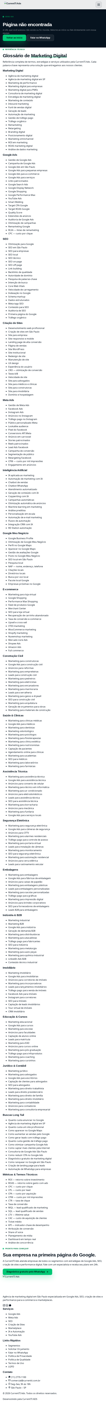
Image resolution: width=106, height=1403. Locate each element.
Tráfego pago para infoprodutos (25, 1053)
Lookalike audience (18, 426)
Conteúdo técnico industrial (22, 962)
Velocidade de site (17, 377)
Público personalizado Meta (22, 422)
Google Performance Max (21, 195)
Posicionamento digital (20, 135)
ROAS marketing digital (20, 145)
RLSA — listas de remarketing (23, 230)
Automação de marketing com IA (25, 478)
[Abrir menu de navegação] (99, 5)
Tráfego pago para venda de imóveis (27, 990)
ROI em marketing (17, 142)
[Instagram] (4, 1305)
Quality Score (15, 212)
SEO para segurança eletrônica (24, 853)
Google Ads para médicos (21, 724)
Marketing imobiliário (19, 972)
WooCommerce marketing (22, 629)
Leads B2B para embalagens (23, 909)
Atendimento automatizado (22, 489)
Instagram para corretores (22, 997)
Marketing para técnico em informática (28, 787)
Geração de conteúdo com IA (23, 492)
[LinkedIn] (7, 1305)
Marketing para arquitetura (22, 703)
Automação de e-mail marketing (25, 517)
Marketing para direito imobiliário (26, 1098)
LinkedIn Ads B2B (17, 958)
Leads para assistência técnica (24, 797)
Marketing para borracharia (23, 804)
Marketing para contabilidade (23, 1102)
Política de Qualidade (19, 1359)
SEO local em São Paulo (20, 559)
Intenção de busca (17, 282)
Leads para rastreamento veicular (25, 864)
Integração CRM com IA (20, 524)
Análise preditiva (17, 510)
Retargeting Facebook (19, 457)
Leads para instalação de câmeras (26, 846)
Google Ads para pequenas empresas (27, 170)
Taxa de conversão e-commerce (24, 618)
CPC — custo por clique (20, 233)
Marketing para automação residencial (28, 857)
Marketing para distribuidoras (24, 934)
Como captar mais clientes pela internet (29, 1148)
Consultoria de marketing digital (25, 93)
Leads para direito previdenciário (25, 1092)
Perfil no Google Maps (20, 545)
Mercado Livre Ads (18, 639)
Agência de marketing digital (23, 75)
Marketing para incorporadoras (25, 983)
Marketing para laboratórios (23, 762)
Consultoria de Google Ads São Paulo (27, 1151)
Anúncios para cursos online (23, 1046)
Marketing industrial (19, 920)
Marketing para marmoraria (23, 689)
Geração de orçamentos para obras (27, 706)
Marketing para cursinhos (21, 1060)
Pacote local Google (18, 580)
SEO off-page (15, 264)
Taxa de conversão (18, 1204)
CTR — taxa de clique (19, 1200)
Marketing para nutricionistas (23, 745)
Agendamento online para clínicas (26, 752)
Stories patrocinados (19, 440)
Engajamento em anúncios (22, 464)
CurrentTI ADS (29, 1399)
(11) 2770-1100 (18, 1377)
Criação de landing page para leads (26, 1165)
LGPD (11, 1366)
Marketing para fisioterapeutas (24, 738)
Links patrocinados (18, 180)
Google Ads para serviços (21, 177)
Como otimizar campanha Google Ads (28, 1144)
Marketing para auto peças (22, 951)
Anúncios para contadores (22, 1105)
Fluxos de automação (19, 520)
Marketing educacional (20, 1021)
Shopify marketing (18, 632)
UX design (13, 363)
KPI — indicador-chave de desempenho (28, 1225)
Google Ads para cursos (20, 1025)
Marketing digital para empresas (25, 86)
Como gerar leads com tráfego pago (27, 1137)
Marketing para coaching (21, 1056)
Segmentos (14, 1345)
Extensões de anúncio (19, 215)
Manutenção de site (18, 359)
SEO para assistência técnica (23, 801)
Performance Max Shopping (23, 601)
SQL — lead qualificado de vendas (25, 1211)
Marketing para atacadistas (22, 937)
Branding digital (16, 131)
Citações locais (16, 569)
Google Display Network (21, 187)
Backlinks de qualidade (20, 272)
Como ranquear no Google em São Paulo (29, 1162)
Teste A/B (13, 373)
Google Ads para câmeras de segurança (29, 829)
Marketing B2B (16, 923)
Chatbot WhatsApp (18, 485)
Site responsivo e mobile (21, 338)
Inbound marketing (18, 103)
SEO (10, 1321)
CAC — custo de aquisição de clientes (27, 1218)
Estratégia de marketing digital (24, 96)
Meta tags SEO (16, 303)
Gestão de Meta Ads (18, 405)
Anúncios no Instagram (20, 415)
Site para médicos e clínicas (22, 384)
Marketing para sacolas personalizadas (28, 892)
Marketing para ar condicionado (25, 790)
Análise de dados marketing (22, 149)
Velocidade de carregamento (23, 289)
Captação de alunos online (22, 1035)
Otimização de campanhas (22, 222)
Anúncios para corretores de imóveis (27, 979)
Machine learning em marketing (25, 506)
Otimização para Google (21, 244)
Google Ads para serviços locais (24, 815)
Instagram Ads (16, 412)
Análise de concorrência (20, 1242)
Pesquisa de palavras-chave (22, 279)
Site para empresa (17, 335)
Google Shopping (17, 191)
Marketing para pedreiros (21, 678)
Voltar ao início (14, 37)
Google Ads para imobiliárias (23, 976)
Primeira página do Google (22, 314)
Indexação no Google (19, 293)
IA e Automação (16, 1331)
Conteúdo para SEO (18, 307)
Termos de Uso (16, 1363)
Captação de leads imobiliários (24, 1004)
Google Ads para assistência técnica (27, 780)
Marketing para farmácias (21, 766)
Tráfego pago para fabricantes (24, 941)
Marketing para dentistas (21, 727)
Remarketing (15, 124)
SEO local (13, 254)
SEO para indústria (18, 944)
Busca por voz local (18, 576)
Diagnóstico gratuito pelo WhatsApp (27, 1271)
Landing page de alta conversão (25, 342)
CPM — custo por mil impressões (25, 461)
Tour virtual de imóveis (20, 1007)
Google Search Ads (18, 184)
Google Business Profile (20, 538)
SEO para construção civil (21, 699)
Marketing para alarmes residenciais (27, 836)
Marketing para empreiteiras (23, 671)
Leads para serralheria (20, 692)
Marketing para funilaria (21, 811)
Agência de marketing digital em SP (26, 79)
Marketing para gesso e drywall (24, 696)
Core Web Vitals (16, 286)
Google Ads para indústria (22, 927)
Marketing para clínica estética (24, 741)
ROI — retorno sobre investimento (26, 1179)
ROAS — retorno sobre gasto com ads (28, 1183)
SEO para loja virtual (18, 612)
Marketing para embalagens (23, 874)
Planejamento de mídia (20, 1235)
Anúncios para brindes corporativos (27, 902)
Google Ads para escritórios (22, 1078)
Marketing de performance (22, 82)
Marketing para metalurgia (22, 948)
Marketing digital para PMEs (23, 89)
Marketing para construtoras (23, 661)
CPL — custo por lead (19, 1190)
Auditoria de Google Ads (21, 219)
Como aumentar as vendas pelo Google (29, 1134)
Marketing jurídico (18, 1070)
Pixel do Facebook (17, 429)
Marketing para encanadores (23, 685)
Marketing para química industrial (26, 955)
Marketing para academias (22, 755)
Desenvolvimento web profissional (26, 328)
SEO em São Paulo (17, 247)
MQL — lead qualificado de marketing (28, 1207)
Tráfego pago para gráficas (22, 895)
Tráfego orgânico (17, 121)
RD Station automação (20, 527)
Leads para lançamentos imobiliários (27, 986)
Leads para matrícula (19, 1039)
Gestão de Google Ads (19, 159)
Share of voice (15, 1232)
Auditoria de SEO (17, 310)
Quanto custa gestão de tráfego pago (28, 1141)
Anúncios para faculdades (21, 1032)
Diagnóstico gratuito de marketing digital (30, 1158)
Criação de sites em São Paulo (23, 331)
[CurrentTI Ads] (31, 5)
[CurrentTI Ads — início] (53, 1284)
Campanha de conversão (21, 450)
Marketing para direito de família (25, 1095)
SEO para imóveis (17, 1000)
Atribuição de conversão (21, 1228)
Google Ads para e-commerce (23, 173)
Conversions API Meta (19, 433)
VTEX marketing (16, 625)
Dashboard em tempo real (22, 1239)
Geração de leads (17, 110)
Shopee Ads (14, 643)
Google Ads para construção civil (25, 664)
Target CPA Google (18, 205)
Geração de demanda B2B (21, 930)
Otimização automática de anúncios (27, 503)
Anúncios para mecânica (21, 808)
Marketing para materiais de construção (29, 710)
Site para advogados (19, 380)
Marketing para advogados (22, 1074)
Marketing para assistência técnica (26, 776)
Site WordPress (16, 349)
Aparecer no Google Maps (22, 548)
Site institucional (17, 352)
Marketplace (14, 1328)
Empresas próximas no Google (24, 583)
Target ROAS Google (19, 208)
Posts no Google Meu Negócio (24, 555)
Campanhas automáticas (21, 499)
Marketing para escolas (20, 1028)
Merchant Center (17, 608)
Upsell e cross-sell (17, 622)
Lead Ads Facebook (18, 447)
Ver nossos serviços (66, 1271)
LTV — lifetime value (18, 1214)
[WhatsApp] (10, 1305)
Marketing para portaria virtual (24, 843)
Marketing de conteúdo (20, 100)
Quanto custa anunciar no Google (26, 1120)
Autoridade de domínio (20, 275)
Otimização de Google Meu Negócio (27, 541)
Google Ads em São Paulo (21, 166)
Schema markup (16, 296)
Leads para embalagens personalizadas (29, 888)
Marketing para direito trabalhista (26, 1088)
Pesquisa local (15, 562)
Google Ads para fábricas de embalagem (29, 878)
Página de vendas (17, 345)
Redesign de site (16, 356)
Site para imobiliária (18, 391)
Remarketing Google (19, 226)
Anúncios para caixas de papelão (25, 881)
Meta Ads (13, 1317)
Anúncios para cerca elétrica (23, 860)
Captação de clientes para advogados (27, 1081)
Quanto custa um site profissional (26, 1127)
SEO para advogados (19, 1085)
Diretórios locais (16, 573)
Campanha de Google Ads (21, 163)
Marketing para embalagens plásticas (28, 885)
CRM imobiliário (16, 1011)
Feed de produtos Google (21, 604)
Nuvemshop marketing (20, 636)
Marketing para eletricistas (22, 681)
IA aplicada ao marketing (21, 475)
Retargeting (14, 128)
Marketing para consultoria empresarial (29, 1109)
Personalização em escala (21, 513)
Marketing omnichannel (20, 138)
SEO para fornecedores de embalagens (28, 906)
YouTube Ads (15, 198)
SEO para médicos (17, 759)
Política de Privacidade (20, 1356)
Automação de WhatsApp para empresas (29, 1169)
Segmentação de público (21, 454)
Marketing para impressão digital (25, 899)
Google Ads (14, 1313)
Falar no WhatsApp (40, 37)
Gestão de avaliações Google (23, 552)
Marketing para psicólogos (22, 734)
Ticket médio (15, 1221)
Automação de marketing (21, 114)
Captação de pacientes (20, 748)
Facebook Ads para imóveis (22, 993)
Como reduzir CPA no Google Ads (25, 1155)
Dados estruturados (18, 300)
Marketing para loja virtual (22, 594)
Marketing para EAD (18, 1042)
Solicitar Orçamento (18, 1349)
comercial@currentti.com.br (25, 1380)
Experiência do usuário (20, 366)
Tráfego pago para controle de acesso (28, 839)
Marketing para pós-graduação (24, 1049)
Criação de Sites (16, 1324)
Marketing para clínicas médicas (25, 720)
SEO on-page (15, 261)
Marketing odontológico (21, 731)
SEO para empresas (18, 251)
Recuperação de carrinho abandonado (28, 615)
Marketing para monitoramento (25, 850)
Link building (15, 268)
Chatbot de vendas (18, 482)
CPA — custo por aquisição (22, 1193)
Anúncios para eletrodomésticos (25, 794)
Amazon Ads (14, 647)
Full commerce (16, 650)
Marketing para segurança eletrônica (27, 825)
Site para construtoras (20, 387)
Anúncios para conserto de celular (26, 783)
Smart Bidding (15, 202)
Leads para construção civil (22, 675)
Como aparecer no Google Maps (25, 1130)
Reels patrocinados (18, 443)
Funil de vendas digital (19, 107)
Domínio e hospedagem (20, 394)
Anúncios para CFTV (18, 832)
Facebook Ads (15, 408)
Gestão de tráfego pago (20, 117)
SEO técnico (14, 258)
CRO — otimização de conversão (25, 370)
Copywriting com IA (18, 496)
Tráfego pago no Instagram (22, 419)
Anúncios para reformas (21, 668)
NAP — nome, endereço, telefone (25, 566)
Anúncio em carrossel (19, 436)
